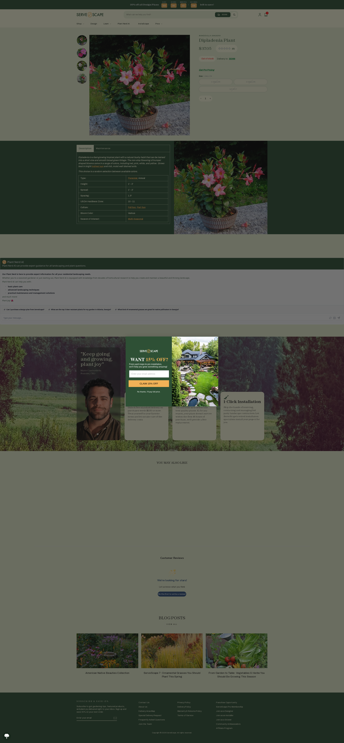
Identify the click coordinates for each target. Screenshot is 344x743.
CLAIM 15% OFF (149, 383)
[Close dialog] (216, 339)
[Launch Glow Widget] (7, 736)
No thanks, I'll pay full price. (148, 392)
